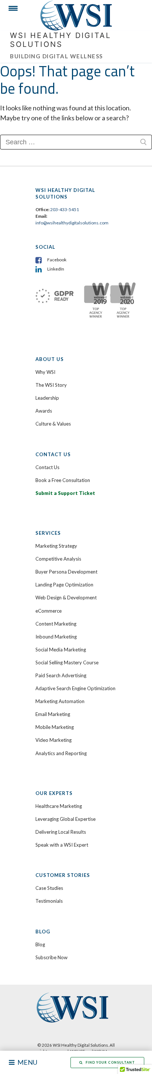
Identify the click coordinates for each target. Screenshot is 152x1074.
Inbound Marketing (56, 637)
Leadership (47, 398)
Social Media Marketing (60, 650)
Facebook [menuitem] (56, 259)
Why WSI (45, 372)
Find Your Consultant (110, 1062)
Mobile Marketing (54, 727)
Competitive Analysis (58, 559)
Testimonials (49, 901)
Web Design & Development (66, 597)
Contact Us (47, 467)
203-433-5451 (64, 209)
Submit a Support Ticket (65, 493)
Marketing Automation (59, 701)
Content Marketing (55, 624)
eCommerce (48, 611)
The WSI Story (51, 385)
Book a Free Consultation (62, 480)
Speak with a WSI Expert (61, 845)
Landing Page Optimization (64, 585)
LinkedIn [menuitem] (55, 269)
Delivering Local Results (60, 832)
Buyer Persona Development (66, 572)
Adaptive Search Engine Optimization (75, 688)
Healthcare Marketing (58, 806)
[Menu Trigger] (10, 10)
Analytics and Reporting (61, 753)
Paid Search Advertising (60, 675)
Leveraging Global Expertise (65, 819)
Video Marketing (53, 740)
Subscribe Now (51, 957)
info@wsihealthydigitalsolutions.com (71, 223)
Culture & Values (53, 424)
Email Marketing (52, 714)
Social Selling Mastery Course (67, 662)
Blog (40, 944)
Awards (43, 411)
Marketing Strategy (56, 546)
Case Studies (49, 888)
